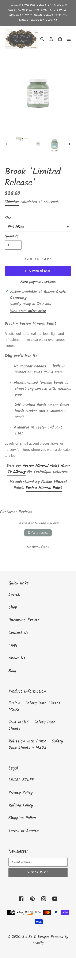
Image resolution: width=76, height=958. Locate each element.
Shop (12, 607)
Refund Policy (20, 805)
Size (8, 218)
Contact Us (18, 633)
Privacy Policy (20, 792)
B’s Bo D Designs (35, 937)
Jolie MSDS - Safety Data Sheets (31, 725)
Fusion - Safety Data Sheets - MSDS (36, 706)
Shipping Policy (22, 818)
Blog (12, 671)
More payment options (38, 282)
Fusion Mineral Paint (44, 488)
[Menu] (68, 39)
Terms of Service (23, 830)
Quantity (11, 236)
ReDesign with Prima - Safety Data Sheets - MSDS (35, 744)
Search (14, 594)
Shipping (12, 202)
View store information (28, 311)
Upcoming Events (23, 620)
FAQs (13, 645)
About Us (16, 658)
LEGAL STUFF (21, 780)
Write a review (38, 532)
